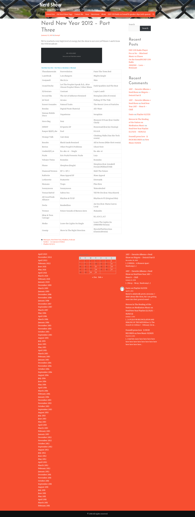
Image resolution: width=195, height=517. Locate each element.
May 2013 (42, 422)
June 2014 (42, 381)
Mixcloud (73, 68)
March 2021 (43, 276)
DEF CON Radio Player (138, 50)
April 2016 (42, 316)
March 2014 (43, 391)
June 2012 (42, 456)
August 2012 (43, 450)
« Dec (94, 277)
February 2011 (44, 506)
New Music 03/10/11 (145, 333)
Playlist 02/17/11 (143, 114)
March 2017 (43, 310)
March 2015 (43, 353)
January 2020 (44, 282)
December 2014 (44, 363)
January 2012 (43, 471)
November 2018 (45, 298)
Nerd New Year (56, 240)
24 (96, 269)
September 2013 (45, 409)
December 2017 (44, 304)
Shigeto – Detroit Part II (144, 257)
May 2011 (42, 496)
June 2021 (42, 266)
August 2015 (43, 338)
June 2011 (42, 493)
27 (112, 269)
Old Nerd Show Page (64, 14)
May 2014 (42, 384)
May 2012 (42, 459)
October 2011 (43, 481)
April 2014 (42, 388)
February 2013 (44, 431)
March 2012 (43, 465)
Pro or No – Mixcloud (138, 53)
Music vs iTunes (136, 56)
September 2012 (45, 447)
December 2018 (44, 294)
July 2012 (42, 453)
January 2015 (43, 360)
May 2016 (42, 313)
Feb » (100, 277)
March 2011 (43, 503)
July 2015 (42, 341)
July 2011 (41, 490)
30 (91, 272)
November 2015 (44, 329)
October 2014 (43, 369)
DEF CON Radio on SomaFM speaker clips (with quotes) (129, 14)
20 (112, 267)
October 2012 (43, 443)
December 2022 (45, 257)
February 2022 (44, 263)
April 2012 (42, 462)
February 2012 (44, 468)
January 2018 (43, 301)
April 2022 (42, 260)
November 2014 (45, 366)
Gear (87, 14)
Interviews (95, 14)
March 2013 (43, 428)
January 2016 (43, 322)
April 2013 (42, 425)
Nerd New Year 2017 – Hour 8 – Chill (139, 106)
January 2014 (43, 397)
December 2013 (44, 400)
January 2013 (43, 434)
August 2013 (43, 412)
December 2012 (44, 437)
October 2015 (43, 332)
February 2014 (44, 394)
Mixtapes (46, 240)
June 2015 (42, 344)
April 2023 (42, 254)
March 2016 (43, 319)
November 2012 (45, 440)
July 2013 (42, 416)
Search (132, 24)
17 (96, 267)
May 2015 (42, 347)
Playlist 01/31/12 (49, 244)
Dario (131, 114)
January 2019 (43, 291)
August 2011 (43, 487)
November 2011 (44, 478)
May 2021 (42, 270)
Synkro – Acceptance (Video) (54, 242)
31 (96, 272)
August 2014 (43, 375)
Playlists (65, 240)
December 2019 (44, 285)
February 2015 (44, 356)
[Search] (153, 14)
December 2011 (44, 475)
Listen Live (50, 14)
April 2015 (42, 350)
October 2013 (43, 406)
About (103, 14)
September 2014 (45, 372)
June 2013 (42, 419)
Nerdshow (66, 68)
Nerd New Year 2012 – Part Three (51, 68)
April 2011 (42, 499)
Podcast (72, 240)
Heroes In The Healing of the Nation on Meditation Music (139, 122)
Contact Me (78, 14)
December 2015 (44, 325)
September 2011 (45, 484)
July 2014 (42, 378)
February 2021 (44, 279)
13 (112, 264)
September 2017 (45, 307)
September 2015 (45, 335)
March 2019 (43, 288)
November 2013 (44, 403)
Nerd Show (50, 4)
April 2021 (42, 273)
